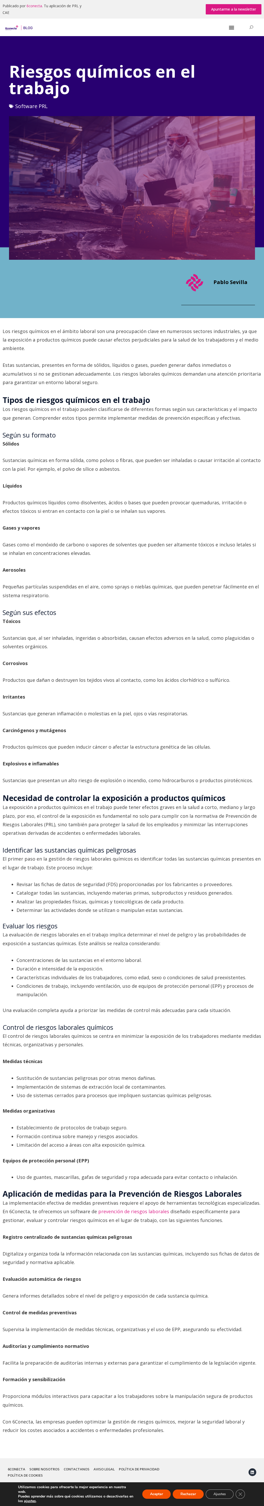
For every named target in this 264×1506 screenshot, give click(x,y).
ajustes (30, 1501)
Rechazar (188, 1494)
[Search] (251, 27)
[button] (233, 9)
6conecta (34, 5)
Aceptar (156, 1494)
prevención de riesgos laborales (133, 1211)
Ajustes (219, 1494)
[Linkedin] (252, 1472)
